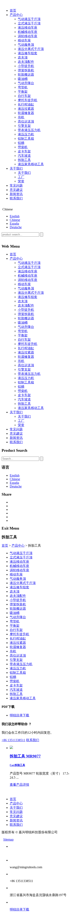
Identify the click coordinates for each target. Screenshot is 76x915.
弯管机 (23, 87)
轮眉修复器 (26, 113)
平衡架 (23, 91)
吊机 (21, 117)
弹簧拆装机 (26, 70)
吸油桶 (23, 79)
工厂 (21, 177)
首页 (13, 10)
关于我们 (16, 168)
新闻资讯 (16, 194)
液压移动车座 (27, 27)
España (14, 223)
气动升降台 (26, 83)
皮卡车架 (24, 151)
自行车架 (24, 96)
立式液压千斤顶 (29, 23)
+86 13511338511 (13, 740)
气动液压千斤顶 (29, 19)
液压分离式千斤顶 (31, 49)
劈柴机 (23, 147)
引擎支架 (24, 125)
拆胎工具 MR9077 (25, 756)
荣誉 (21, 181)
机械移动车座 (27, 32)
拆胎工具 (24, 160)
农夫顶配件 (26, 61)
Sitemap (8, 839)
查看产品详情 (19, 784)
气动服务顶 (26, 44)
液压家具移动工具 (31, 164)
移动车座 (24, 40)
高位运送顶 (26, 121)
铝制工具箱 (26, 138)
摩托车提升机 (27, 100)
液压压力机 (26, 134)
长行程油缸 (26, 104)
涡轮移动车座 (27, 36)
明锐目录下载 (19, 715)
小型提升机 (26, 66)
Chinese (15, 220)
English (14, 216)
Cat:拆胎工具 (17, 765)
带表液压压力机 (29, 130)
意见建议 (16, 189)
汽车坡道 (24, 155)
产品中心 (16, 14)
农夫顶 (23, 57)
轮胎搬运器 (26, 74)
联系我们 (16, 198)
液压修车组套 (27, 53)
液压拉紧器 (26, 108)
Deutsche (16, 227)
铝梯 (21, 143)
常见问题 (16, 185)
